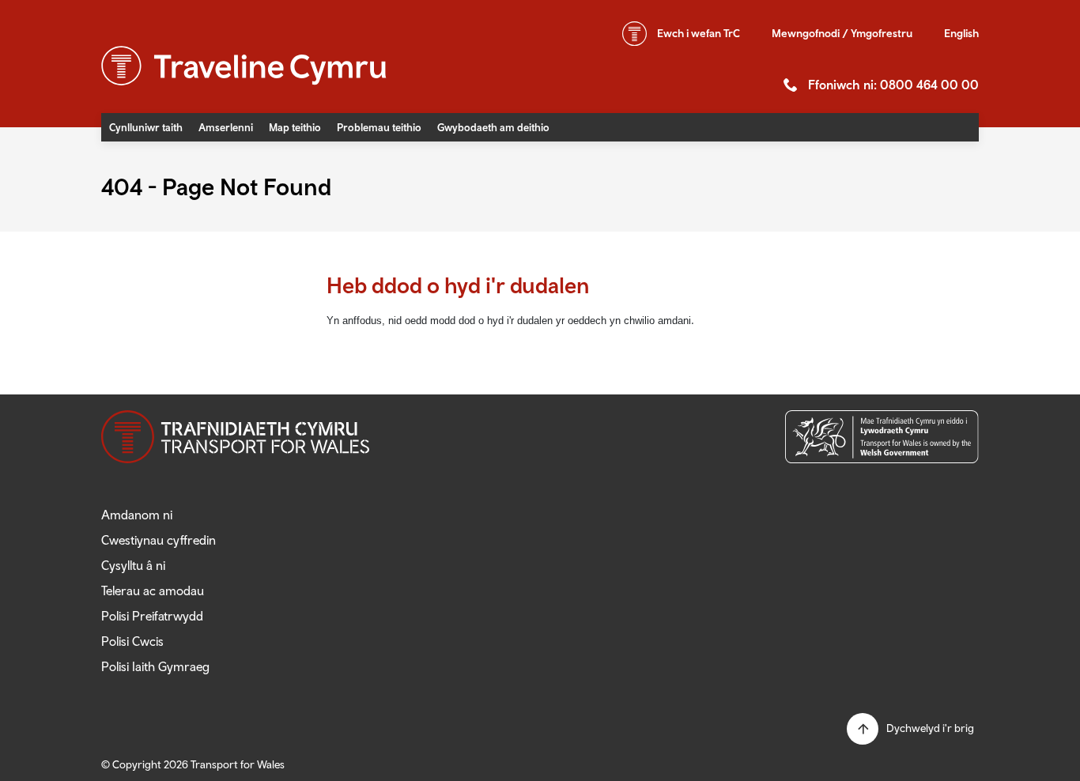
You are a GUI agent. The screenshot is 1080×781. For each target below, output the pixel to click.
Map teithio (295, 127)
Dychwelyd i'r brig (930, 728)
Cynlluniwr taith (146, 127)
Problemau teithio (379, 127)
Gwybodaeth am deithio (493, 127)
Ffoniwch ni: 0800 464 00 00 (893, 84)
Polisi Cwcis (132, 641)
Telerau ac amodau (152, 590)
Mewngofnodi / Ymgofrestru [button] (842, 33)
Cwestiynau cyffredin (158, 540)
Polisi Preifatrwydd (152, 616)
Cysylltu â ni (133, 565)
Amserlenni (225, 127)
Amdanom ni (136, 514)
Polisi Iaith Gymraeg (155, 666)
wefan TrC (698, 33)
